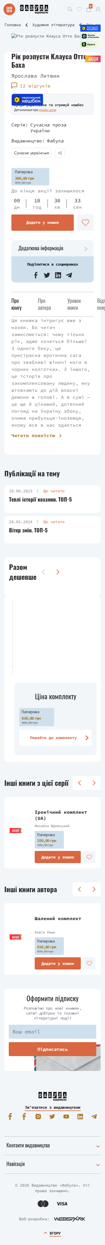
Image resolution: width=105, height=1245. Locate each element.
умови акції (47, 110)
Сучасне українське (31, 153)
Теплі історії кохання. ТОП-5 (40, 499)
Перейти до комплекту (53, 737)
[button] (36, 275)
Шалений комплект (58, 918)
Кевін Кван (45, 932)
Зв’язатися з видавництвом (52, 1107)
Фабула (55, 141)
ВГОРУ (55, 1233)
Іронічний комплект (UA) (61, 815)
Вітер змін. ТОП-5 (28, 530)
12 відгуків (35, 86)
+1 (60, 153)
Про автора (44, 304)
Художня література (53, 24)
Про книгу (16, 304)
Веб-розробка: (34, 1218)
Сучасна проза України (48, 128)
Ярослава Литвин (35, 75)
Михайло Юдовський (52, 826)
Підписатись (52, 1049)
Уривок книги (74, 304)
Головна (12, 24)
